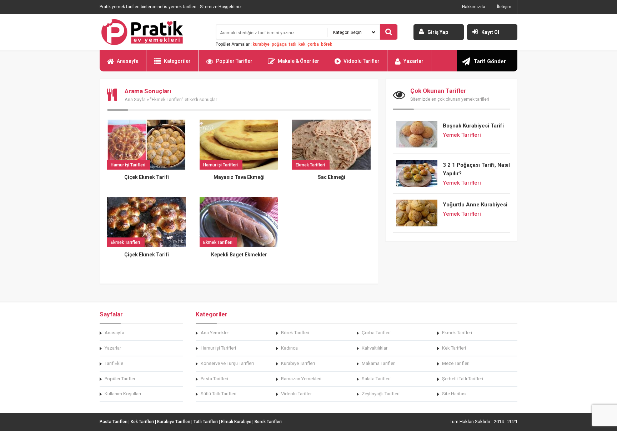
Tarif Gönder (490, 61)
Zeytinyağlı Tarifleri (381, 393)
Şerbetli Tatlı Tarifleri (462, 378)
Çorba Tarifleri (376, 332)
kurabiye (261, 44)
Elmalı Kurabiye (236, 421)
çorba (313, 44)
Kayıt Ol (490, 32)
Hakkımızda (473, 6)
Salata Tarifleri (376, 378)
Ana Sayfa (135, 99)
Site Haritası (454, 393)
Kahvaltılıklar (374, 348)
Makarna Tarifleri (379, 363)
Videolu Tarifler (361, 61)
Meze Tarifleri (456, 363)
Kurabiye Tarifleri (298, 363)
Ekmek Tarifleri (457, 332)
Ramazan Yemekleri (301, 378)
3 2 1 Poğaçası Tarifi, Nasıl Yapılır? (476, 169)
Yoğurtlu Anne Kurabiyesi (475, 204)
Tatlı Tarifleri (206, 421)
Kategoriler (177, 61)
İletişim (504, 6)
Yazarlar (413, 61)
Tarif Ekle (114, 363)
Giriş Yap (437, 32)
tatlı (292, 44)
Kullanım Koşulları (123, 393)
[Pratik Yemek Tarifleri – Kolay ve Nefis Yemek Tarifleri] (153, 32)
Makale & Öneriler (298, 61)
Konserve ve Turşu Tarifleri (227, 363)
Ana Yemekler (215, 332)
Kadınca (289, 348)
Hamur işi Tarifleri (218, 348)
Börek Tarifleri (295, 332)
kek (302, 44)
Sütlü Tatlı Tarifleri (218, 393)
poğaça (279, 44)
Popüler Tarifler (234, 61)
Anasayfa (128, 61)
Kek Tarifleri (454, 348)
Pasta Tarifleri (214, 378)
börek (326, 44)
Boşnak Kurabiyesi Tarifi (473, 125)
